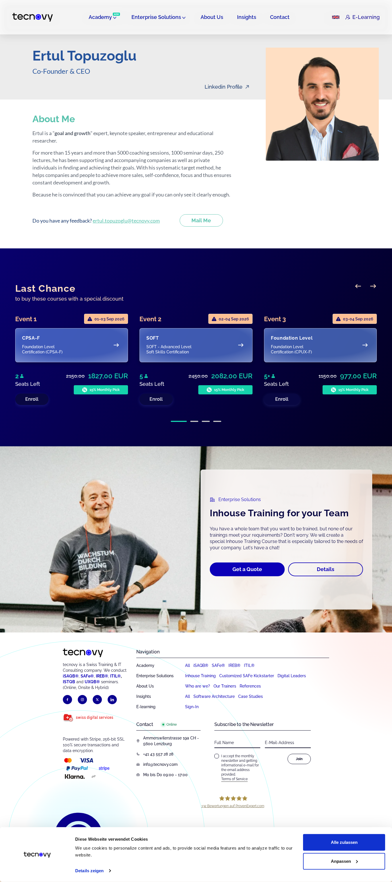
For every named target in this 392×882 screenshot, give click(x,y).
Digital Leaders (291, 675)
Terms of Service (234, 779)
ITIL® (115, 676)
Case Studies (250, 696)
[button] (179, 421)
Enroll (31, 399)
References (250, 686)
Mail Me (201, 220)
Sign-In (192, 706)
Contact (280, 17)
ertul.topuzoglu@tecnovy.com (126, 220)
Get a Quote (247, 569)
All (187, 665)
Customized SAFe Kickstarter (246, 675)
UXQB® (92, 681)
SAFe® (87, 676)
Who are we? (197, 686)
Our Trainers (225, 686)
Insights (246, 17)
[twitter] (97, 699)
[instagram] (82, 699)
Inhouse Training (200, 675)
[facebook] (67, 699)
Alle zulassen (344, 842)
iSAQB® (71, 676)
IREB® (102, 676)
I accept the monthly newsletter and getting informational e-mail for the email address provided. (240, 767)
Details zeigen (89, 870)
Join (299, 759)
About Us (212, 17)
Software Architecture (214, 696)
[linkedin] (112, 699)
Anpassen (341, 860)
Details (325, 569)
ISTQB (69, 681)
